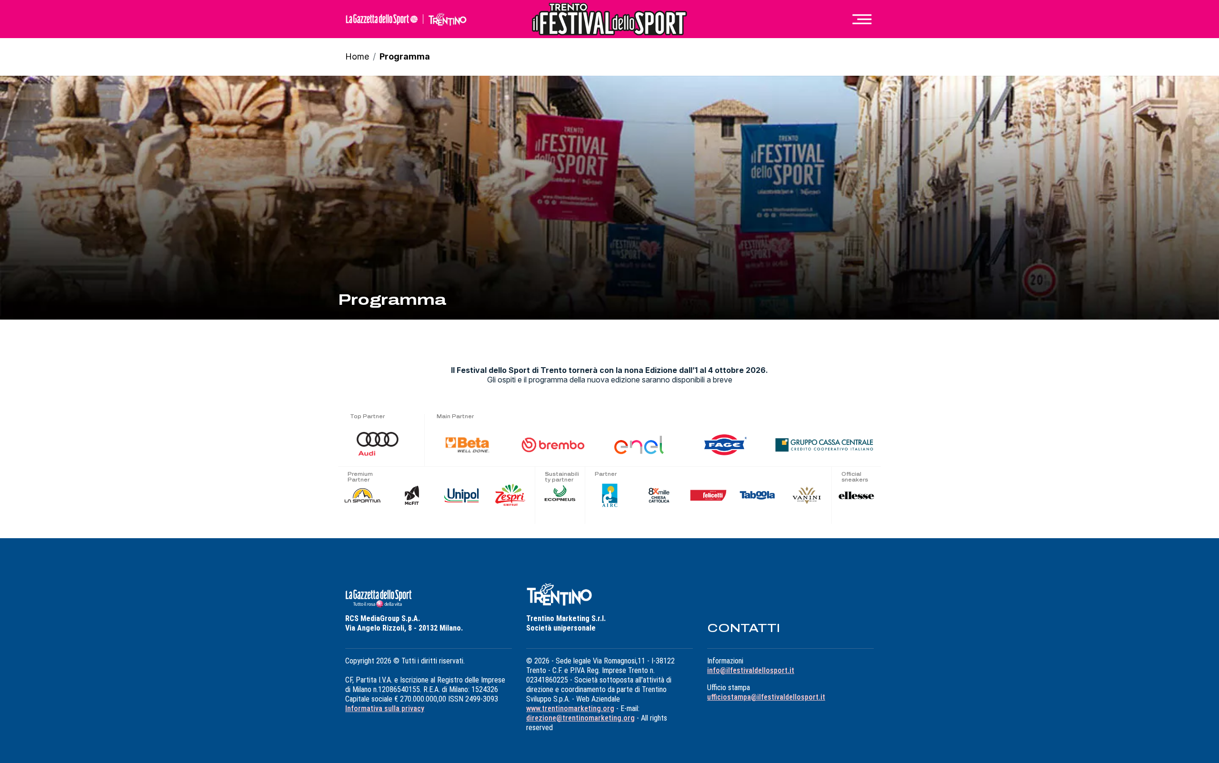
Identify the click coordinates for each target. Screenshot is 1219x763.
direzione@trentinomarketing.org (580, 718)
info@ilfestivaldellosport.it (750, 670)
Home (357, 56)
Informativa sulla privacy (384, 708)
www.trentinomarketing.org (570, 708)
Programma (405, 56)
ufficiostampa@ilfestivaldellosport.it (766, 697)
